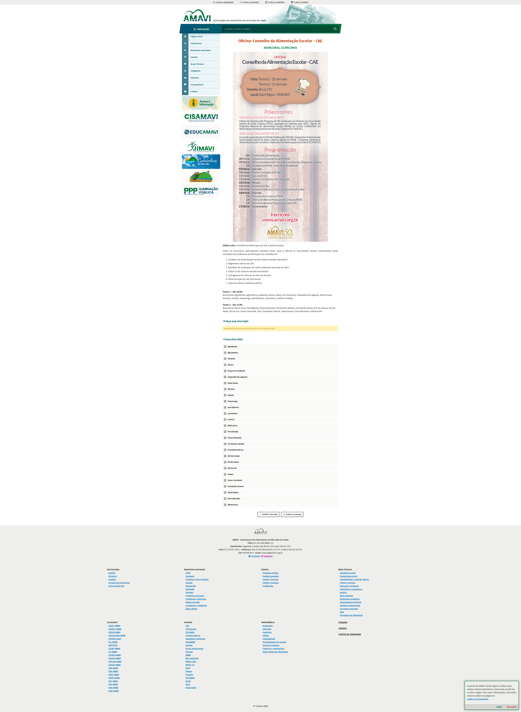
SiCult (188, 681)
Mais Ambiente (192, 658)
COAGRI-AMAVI (114, 658)
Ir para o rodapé (300, 2)
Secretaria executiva (349, 609)
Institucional (196, 43)
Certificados (268, 586)
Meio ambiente (346, 596)
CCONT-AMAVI (114, 649)
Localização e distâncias (196, 605)
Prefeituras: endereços (196, 599)
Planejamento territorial (350, 602)
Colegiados (195, 71)
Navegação (203, 29)
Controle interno (193, 635)
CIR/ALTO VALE (114, 639)
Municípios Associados (201, 50)
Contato (194, 91)
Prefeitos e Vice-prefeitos (197, 579)
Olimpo (189, 671)
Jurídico (343, 592)
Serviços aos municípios (119, 583)
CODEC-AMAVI (114, 626)
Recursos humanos (271, 645)
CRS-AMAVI (113, 684)
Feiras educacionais (194, 649)
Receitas (189, 592)
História (111, 573)
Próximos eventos (270, 573)
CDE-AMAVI (113, 681)
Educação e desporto (349, 586)
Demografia (191, 586)
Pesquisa (343, 622)
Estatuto (112, 579)
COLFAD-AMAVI (114, 655)
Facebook (255, 556)
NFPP (188, 668)
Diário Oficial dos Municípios (275, 652)
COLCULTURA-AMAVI (117, 635)
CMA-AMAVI (113, 668)
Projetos (189, 675)
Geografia (190, 589)
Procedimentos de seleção (274, 642)
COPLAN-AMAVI (114, 662)
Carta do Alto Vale (116, 586)
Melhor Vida (191, 662)
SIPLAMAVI (190, 678)
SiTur (188, 684)
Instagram (268, 556)
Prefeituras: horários (195, 596)
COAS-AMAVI (113, 675)
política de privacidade (477, 699)
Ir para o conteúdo (276, 2)
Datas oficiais (191, 609)
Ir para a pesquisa (250, 2)
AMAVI (239, 20)
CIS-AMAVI (190, 632)
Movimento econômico (350, 599)
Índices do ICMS (193, 602)
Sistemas (195, 78)
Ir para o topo (262, 706)
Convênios (267, 632)
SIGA (342, 612)
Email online (191, 688)
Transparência (197, 85)
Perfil (188, 573)
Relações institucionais (350, 605)
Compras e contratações (273, 649)
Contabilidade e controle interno (354, 579)
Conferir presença (294, 514)
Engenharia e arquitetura (351, 589)
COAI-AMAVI (113, 688)
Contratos (267, 629)
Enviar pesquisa (335, 29)
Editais (266, 635)
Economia (190, 576)
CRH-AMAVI (113, 671)
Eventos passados (271, 576)
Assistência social (347, 573)
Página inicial (197, 36)
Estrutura (112, 576)
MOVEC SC (190, 665)
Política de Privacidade (350, 634)
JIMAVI (188, 655)
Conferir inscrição (270, 514)
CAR (187, 626)
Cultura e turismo (347, 583)
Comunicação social (348, 576)
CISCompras (191, 629)
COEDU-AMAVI (114, 632)
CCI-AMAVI (112, 652)
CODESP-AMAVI (114, 629)
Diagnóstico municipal (195, 639)
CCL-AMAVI (112, 642)
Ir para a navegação (224, 2)
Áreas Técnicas (197, 64)
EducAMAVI (190, 642)
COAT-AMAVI (113, 691)
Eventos (194, 57)
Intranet (189, 652)
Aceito (499, 707)
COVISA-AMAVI (114, 665)
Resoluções (268, 626)
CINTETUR (112, 645)
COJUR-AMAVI (114, 678)
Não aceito (511, 707)
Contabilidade (269, 639)
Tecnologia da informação (351, 615)
